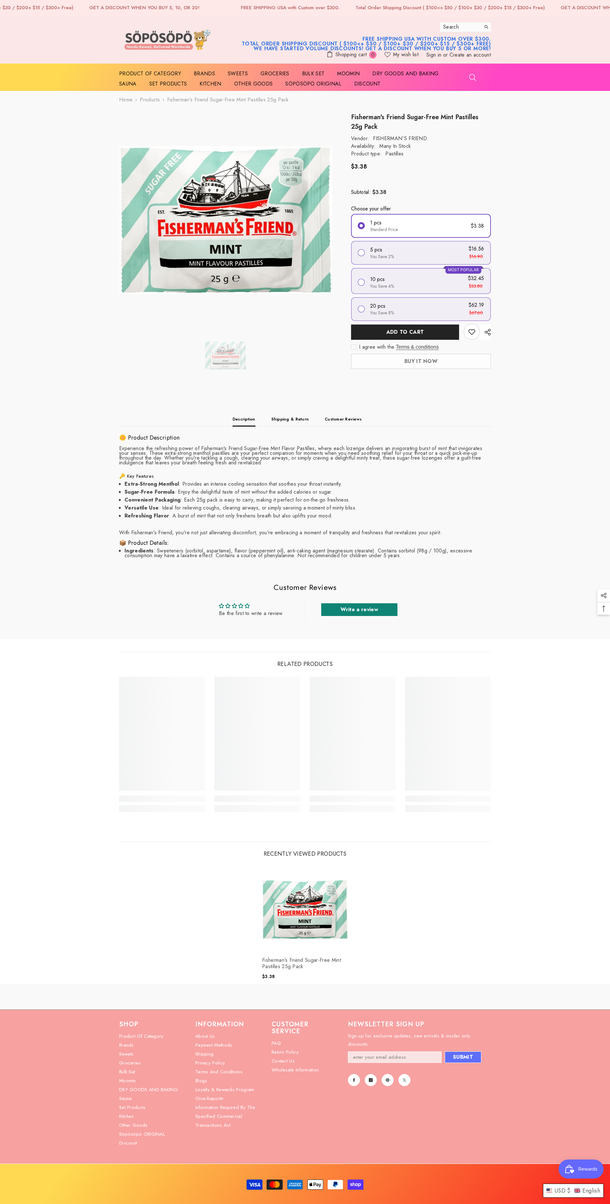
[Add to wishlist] (472, 332)
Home (125, 99)
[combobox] (460, 27)
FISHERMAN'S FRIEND (400, 138)
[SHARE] (485, 332)
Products (150, 99)
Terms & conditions (417, 347)
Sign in (434, 54)
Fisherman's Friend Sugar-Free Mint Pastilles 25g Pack (301, 963)
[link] (162, 799)
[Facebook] (354, 1080)
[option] (225, 220)
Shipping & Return (290, 419)
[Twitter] (404, 1080)
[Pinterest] (388, 1080)
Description (244, 419)
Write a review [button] (359, 609)
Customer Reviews (343, 419)
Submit (463, 1057)
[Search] (465, 27)
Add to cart (404, 332)
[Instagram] (371, 1080)
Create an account (470, 54)
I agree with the (376, 347)
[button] (573, 1190)
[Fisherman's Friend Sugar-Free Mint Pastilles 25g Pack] (305, 909)
